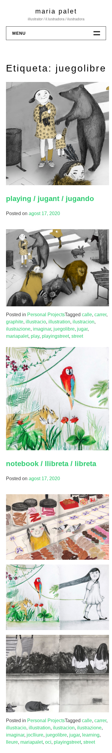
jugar (82, 328)
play (35, 336)
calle (87, 314)
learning (90, 734)
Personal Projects (46, 314)
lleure (12, 742)
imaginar (42, 328)
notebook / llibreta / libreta (51, 464)
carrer (100, 314)
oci (48, 742)
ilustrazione (18, 328)
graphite (14, 321)
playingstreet (55, 336)
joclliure (35, 734)
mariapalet (17, 336)
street (77, 336)
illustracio (36, 321)
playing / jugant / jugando (50, 198)
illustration (59, 321)
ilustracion (83, 321)
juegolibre (64, 328)
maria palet (56, 11)
